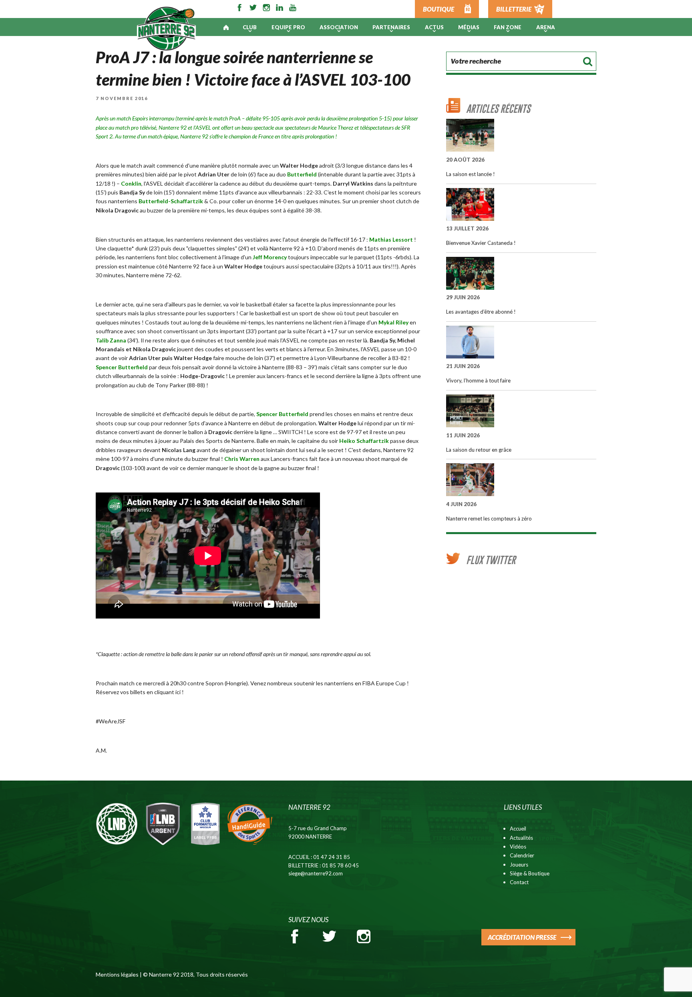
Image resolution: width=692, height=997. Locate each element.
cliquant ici (168, 692)
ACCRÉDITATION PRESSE (522, 937)
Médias (468, 27)
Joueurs (519, 864)
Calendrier (522, 855)
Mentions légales (117, 974)
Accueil (518, 828)
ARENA (545, 27)
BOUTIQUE (438, 9)
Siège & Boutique (529, 873)
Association (339, 27)
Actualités (521, 838)
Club (250, 27)
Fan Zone (507, 27)
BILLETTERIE (513, 9)
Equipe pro (288, 27)
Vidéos (518, 846)
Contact (519, 882)
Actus (434, 27)
